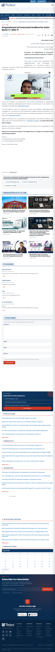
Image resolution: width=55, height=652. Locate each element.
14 (34, 561)
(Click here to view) (23, 106)
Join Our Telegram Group (30, 182)
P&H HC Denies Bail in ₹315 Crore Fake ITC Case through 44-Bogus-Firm (22, 445)
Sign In (49, 1)
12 (20, 561)
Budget (13, 15)
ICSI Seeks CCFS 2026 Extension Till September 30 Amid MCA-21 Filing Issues (23, 472)
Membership (49, 635)
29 (42, 567)
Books (33, 1)
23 (49, 564)
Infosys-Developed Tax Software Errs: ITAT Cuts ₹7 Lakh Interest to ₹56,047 (23, 461)
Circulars (38, 628)
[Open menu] (52, 5)
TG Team (6, 34)
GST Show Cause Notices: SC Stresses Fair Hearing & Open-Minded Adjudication (25, 430)
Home (2, 15)
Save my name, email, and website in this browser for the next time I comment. (22, 359)
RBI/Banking (29, 631)
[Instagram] (6, 635)
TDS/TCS (19, 633)
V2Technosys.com (29, 645)
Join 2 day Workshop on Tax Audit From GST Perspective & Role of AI (21, 434)
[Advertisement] (12, 54)
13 (27, 561)
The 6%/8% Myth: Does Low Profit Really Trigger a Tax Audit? (19, 418)
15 (42, 561)
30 (49, 567)
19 (20, 564)
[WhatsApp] (10, 635)
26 (20, 567)
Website (6, 353)
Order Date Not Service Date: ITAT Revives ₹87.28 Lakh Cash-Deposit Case (23, 449)
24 (5, 567)
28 (34, 567)
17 (5, 564)
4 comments (5, 36)
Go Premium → (28, 408)
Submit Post (42, 1)
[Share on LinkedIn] (45, 35)
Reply (4, 276)
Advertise (48, 631)
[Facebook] (3, 631)
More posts (5, 437)
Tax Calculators (39, 637)
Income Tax (7, 15)
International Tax (20, 636)
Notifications (39, 626)
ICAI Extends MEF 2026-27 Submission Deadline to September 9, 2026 (21, 479)
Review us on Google (11, 185)
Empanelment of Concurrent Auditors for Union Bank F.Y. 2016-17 (25, 28)
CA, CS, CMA (9, 21)
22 (42, 564)
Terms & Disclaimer (49, 645)
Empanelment (13, 172)
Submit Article (49, 628)
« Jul (3, 572)
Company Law (27, 15)
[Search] (53, 15)
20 (27, 564)
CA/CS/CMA (29, 635)
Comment (6, 324)
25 (12, 567)
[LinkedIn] (3, 635)
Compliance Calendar (39, 633)
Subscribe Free (47, 589)
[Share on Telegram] (52, 35)
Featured (15, 21)
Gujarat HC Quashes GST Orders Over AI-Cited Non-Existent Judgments (22, 422)
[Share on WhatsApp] (48, 35)
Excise (33, 15)
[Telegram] (3, 638)
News (23, 34)
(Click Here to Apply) (33, 121)
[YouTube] (10, 631)
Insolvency (28, 633)
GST (43, 15)
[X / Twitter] (6, 631)
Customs (38, 15)
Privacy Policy (40, 645)
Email (5, 347)
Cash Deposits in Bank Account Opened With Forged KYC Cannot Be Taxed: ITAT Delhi (26, 488)
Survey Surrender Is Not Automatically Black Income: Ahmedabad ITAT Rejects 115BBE (26, 452)
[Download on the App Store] (33, 614)
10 (5, 561)
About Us (48, 626)
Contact (47, 633)
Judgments (38, 631)
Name (5, 341)
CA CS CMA (48, 15)
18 (12, 564)
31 (5, 569)
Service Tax (19, 15)
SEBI (27, 628)
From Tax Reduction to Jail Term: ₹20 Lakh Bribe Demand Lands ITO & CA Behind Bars (26, 476)
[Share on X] (42, 35)
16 (49, 561)
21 (34, 564)
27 (27, 567)
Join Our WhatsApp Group (12, 182)
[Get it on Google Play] (22, 614)
